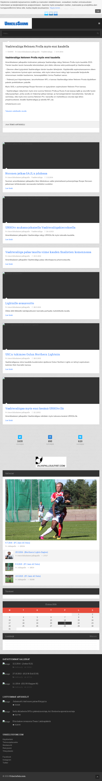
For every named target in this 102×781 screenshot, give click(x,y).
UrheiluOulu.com (17, 776)
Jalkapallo (11, 546)
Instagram (7, 760)
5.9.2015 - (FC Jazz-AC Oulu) (27, 564)
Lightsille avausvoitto (19, 303)
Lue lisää (9, 188)
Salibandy (19, 667)
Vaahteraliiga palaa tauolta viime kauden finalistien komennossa (48, 252)
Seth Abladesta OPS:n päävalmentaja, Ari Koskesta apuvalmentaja (44, 711)
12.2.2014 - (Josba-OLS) (23, 663)
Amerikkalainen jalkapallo (28, 555)
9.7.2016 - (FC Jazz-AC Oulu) (17, 542)
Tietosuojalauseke (10, 742)
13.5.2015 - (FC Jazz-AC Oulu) (28, 576)
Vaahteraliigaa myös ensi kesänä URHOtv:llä (34, 408)
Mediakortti (7, 745)
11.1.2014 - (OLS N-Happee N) (25, 683)
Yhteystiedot (8, 751)
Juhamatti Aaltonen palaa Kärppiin (30, 701)
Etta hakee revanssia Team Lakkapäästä (32, 721)
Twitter (5, 763)
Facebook (7, 757)
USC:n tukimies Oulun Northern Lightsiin (32, 354)
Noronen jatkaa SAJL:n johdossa (26, 173)
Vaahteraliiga (46, 51)
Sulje (97, 11)
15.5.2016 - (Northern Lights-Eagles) (31, 552)
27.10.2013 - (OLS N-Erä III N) (26, 673)
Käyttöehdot (8, 739)
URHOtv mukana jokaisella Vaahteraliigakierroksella (40, 227)
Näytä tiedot (55, 8)
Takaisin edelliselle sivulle (16, 111)
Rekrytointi (7, 748)
